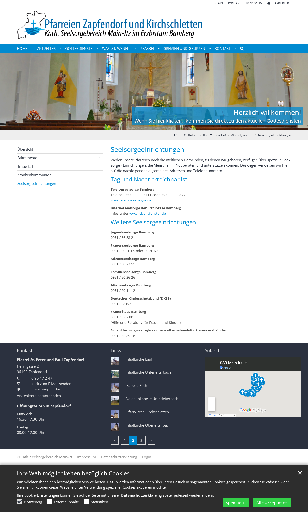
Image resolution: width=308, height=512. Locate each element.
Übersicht (25, 149)
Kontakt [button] (223, 48)
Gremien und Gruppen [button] (184, 48)
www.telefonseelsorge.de (131, 200)
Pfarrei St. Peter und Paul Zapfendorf (200, 135)
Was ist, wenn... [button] (116, 48)
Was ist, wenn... (242, 135)
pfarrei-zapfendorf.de (49, 389)
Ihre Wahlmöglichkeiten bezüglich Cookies (73, 473)
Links (116, 350)
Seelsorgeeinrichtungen (274, 135)
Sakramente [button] (27, 157)
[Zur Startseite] (154, 24)
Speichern (235, 502)
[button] (240, 49)
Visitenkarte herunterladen (39, 395)
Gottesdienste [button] (78, 48)
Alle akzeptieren (272, 502)
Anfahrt (212, 350)
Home (22, 48)
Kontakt (24, 350)
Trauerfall (25, 166)
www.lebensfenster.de (147, 213)
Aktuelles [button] (46, 48)
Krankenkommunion (34, 174)
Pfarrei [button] (147, 48)
